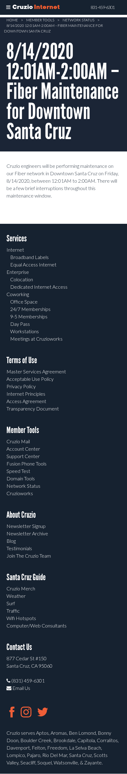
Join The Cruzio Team (28, 556)
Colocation (21, 279)
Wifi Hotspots (21, 618)
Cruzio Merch (20, 588)
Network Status (78, 20)
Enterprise (17, 272)
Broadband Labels (29, 257)
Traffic (13, 611)
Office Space (24, 301)
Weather (16, 596)
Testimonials (19, 548)
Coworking (17, 294)
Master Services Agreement (36, 371)
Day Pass (20, 324)
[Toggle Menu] (8, 7)
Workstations (24, 331)
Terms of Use (21, 360)
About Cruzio (21, 514)
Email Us (20, 688)
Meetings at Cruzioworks (36, 339)
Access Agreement (26, 401)
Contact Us (19, 647)
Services (16, 238)
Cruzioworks (19, 493)
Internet (15, 250)
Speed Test (18, 471)
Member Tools (40, 20)
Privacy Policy (21, 386)
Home (12, 20)
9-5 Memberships (28, 316)
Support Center (23, 456)
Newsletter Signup (26, 526)
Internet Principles (25, 394)
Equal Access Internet (33, 264)
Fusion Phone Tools (26, 463)
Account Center (23, 449)
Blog (11, 541)
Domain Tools (20, 478)
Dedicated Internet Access (39, 287)
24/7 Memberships (30, 309)
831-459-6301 (103, 7)
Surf (10, 603)
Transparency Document (32, 408)
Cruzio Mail (18, 441)
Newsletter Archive (27, 533)
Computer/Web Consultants (36, 625)
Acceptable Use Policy (30, 379)
